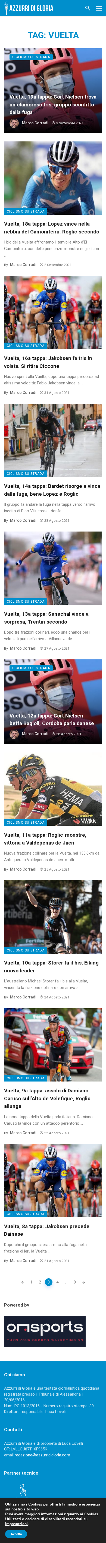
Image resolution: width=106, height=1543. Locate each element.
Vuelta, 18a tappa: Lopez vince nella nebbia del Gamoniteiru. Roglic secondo (51, 228)
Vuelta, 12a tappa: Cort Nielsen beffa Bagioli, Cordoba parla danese (52, 720)
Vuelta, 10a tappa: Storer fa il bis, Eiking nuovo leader (51, 967)
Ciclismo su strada (31, 57)
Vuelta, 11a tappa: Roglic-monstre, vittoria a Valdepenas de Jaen (45, 839)
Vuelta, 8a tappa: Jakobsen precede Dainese (46, 1230)
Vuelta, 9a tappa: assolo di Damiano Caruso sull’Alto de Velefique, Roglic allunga (47, 1098)
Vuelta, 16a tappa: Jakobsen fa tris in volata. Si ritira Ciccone (48, 362)
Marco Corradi (35, 123)
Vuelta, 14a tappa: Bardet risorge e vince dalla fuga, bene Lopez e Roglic (52, 490)
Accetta (16, 1534)
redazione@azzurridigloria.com (42, 1455)
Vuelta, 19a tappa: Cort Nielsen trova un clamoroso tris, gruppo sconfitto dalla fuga (53, 104)
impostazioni (16, 1524)
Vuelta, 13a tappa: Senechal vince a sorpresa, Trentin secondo (46, 618)
